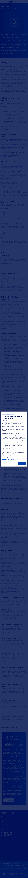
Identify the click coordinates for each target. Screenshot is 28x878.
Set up (13, 463)
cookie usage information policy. (13, 458)
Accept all (22, 463)
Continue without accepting (8, 414)
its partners (11, 420)
